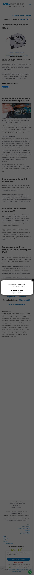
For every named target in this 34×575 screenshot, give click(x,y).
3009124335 (17, 290)
